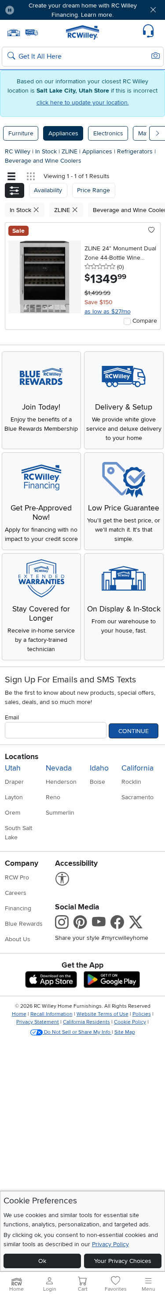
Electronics (108, 133)
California (137, 768)
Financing (18, 908)
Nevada (59, 768)
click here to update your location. (83, 102)
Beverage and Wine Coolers (43, 160)
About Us (17, 939)
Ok (42, 1261)
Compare (144, 320)
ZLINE (70, 151)
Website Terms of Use (102, 1014)
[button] (34, 10)
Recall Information (51, 1014)
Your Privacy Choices (122, 1261)
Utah (13, 768)
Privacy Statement (37, 1022)
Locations (21, 756)
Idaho (99, 768)
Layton (14, 797)
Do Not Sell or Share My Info (77, 1032)
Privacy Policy (110, 1244)
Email (12, 717)
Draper (14, 782)
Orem (12, 812)
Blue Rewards (24, 923)
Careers (15, 893)
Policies (141, 1014)
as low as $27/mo (107, 311)
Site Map (124, 1032)
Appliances (63, 133)
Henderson (61, 782)
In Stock (47, 151)
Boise (97, 782)
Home (19, 1014)
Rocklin (131, 782)
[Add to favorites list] (151, 230)
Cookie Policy (130, 1022)
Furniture (20, 133)
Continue (133, 731)
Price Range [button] (93, 190)
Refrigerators (135, 151)
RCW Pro (17, 877)
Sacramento (137, 797)
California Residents (86, 1022)
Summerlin (60, 812)
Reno (53, 797)
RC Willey (17, 151)
